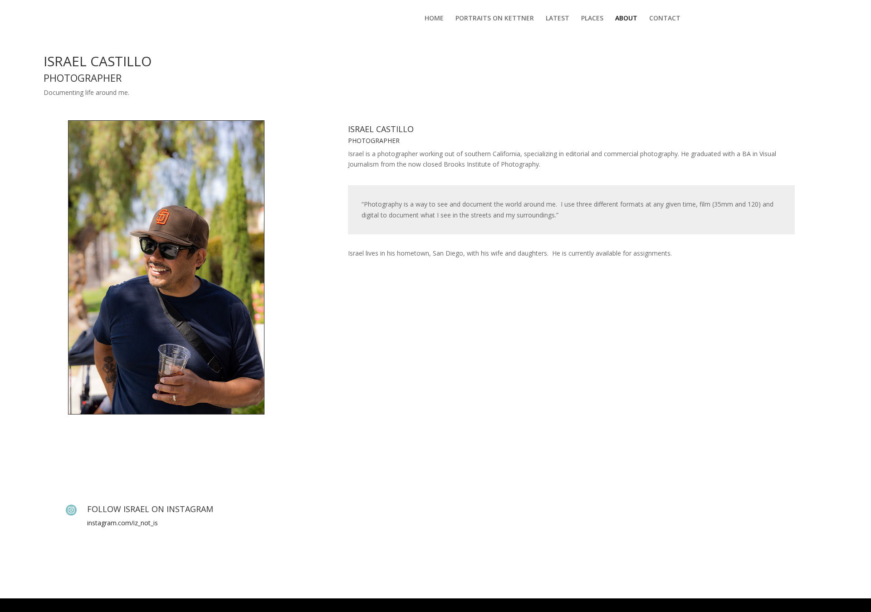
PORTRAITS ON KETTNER (494, 18)
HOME (434, 18)
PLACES (592, 18)
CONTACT (664, 18)
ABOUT (626, 18)
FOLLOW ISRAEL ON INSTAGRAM (150, 508)
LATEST (557, 18)
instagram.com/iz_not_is (122, 522)
